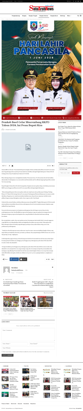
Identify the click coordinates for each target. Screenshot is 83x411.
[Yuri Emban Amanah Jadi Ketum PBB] (25, 371)
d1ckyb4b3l (78, 408)
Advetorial (13, 403)
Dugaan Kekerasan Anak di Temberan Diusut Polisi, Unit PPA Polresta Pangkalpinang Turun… (69, 133)
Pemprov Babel (5, 403)
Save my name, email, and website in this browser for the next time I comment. (26, 351)
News (15, 1)
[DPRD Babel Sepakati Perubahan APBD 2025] (25, 378)
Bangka (24, 15)
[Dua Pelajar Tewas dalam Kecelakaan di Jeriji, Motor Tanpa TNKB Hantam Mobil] (11, 301)
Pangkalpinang (16, 15)
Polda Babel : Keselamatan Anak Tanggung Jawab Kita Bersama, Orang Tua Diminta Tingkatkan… (68, 141)
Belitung (62, 15)
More (68, 15)
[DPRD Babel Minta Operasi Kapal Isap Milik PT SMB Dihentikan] (25, 385)
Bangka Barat (54, 15)
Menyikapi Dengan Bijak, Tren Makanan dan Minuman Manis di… (52, 372)
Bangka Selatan (44, 15)
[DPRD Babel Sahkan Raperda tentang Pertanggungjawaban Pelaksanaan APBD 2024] (25, 393)
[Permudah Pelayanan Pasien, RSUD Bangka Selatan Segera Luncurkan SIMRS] (46, 387)
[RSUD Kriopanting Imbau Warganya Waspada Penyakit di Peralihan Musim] (46, 380)
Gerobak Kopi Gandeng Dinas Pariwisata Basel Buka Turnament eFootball (14, 283)
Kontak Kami (20, 1)
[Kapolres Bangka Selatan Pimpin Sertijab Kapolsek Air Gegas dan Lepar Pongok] (28, 301)
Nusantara (33, 403)
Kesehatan (26, 403)
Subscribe (76, 173)
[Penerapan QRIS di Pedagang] (45, 301)
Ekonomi (20, 403)
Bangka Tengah (33, 15)
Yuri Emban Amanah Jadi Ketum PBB (33, 371)
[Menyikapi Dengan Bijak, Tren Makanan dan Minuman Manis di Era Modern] (46, 371)
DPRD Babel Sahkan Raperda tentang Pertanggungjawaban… (30, 394)
